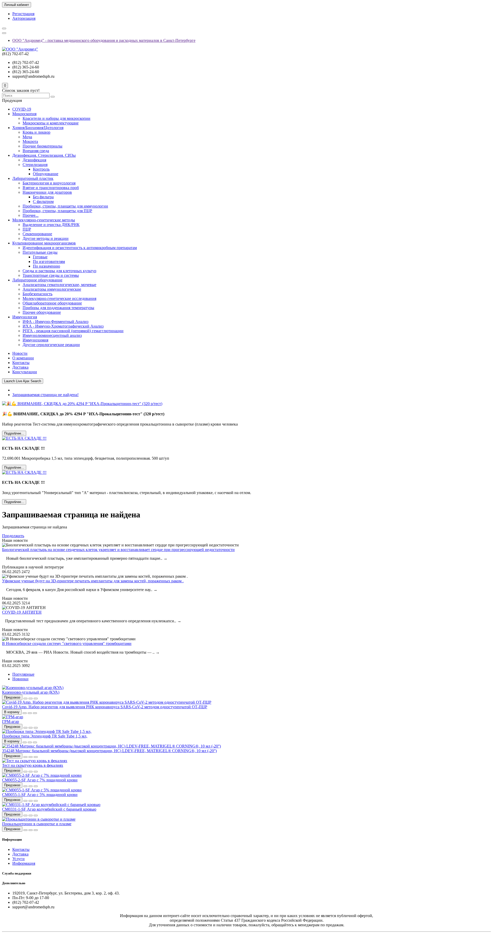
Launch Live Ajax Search (22, 381)
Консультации (24, 372)
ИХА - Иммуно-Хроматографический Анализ (63, 326)
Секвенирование (37, 234)
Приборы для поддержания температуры (58, 308)
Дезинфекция (34, 160)
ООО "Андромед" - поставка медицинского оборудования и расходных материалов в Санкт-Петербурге (103, 40)
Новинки (20, 679)
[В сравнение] (36, 698)
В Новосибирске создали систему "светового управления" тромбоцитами (66, 643)
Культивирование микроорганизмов (44, 243)
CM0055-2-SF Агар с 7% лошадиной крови (40, 780)
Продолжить (13, 536)
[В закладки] (31, 698)
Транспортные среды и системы (51, 275)
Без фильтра (43, 197)
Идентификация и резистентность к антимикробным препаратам (80, 247)
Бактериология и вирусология (49, 183)
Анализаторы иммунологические (52, 289)
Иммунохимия (35, 340)
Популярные (23, 674)
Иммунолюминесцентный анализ (52, 335)
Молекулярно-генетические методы (43, 220)
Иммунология (24, 317)
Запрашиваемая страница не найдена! (45, 394)
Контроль (41, 169)
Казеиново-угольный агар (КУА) (30, 692)
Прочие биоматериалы (42, 146)
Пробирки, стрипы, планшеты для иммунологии (65, 206)
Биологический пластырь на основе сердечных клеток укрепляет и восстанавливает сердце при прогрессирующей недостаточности (118, 549)
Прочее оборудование (42, 312)
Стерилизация (35, 164)
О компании (23, 358)
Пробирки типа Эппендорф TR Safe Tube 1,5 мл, (44, 736)
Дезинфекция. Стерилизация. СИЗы (44, 155)
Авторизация (23, 18)
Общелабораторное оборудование (52, 303)
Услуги (18, 859)
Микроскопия (24, 114)
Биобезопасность (37, 294)
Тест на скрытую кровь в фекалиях (32, 765)
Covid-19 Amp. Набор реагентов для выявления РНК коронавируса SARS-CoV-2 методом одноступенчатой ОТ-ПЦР (104, 707)
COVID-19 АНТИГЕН (22, 612)
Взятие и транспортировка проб (51, 187)
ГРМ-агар (10, 721)
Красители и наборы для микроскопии (56, 118)
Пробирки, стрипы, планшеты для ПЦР (57, 211)
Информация (23, 863)
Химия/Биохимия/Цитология (37, 127)
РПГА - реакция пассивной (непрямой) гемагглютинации (73, 331)
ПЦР (27, 229)
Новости (19, 353)
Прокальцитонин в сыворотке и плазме (36, 824)
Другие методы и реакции (46, 238)
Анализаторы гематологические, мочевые (59, 284)
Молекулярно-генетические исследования (59, 298)
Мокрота (30, 141)
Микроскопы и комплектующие (51, 123)
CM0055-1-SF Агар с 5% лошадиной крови (40, 794)
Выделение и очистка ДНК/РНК (51, 224)
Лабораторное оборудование (37, 280)
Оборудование (45, 174)
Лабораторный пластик (32, 178)
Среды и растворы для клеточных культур (59, 271)
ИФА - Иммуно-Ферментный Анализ (55, 321)
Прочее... (31, 215)
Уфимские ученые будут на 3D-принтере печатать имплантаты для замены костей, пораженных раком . (93, 581)
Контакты (21, 362)
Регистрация (23, 14)
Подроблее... (14, 433)
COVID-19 (21, 109)
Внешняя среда (36, 151)
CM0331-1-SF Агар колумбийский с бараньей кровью (49, 809)
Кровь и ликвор (36, 132)
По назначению (46, 266)
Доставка (20, 367)
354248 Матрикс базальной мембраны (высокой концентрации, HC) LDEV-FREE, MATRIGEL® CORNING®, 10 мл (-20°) (109, 751)
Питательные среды (40, 252)
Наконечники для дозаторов (47, 192)
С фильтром (43, 201)
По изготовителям (49, 261)
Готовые (40, 257)
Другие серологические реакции (51, 344)
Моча (27, 137)
